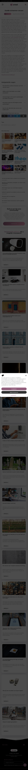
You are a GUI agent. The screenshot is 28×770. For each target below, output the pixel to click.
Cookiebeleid (13, 395)
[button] (26, 375)
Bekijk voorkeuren (14, 392)
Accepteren (14, 389)
